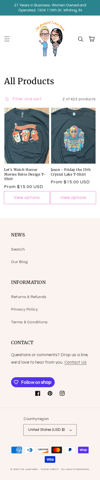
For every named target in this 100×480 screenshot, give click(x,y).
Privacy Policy (24, 309)
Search (18, 249)
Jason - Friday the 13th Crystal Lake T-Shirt (71, 172)
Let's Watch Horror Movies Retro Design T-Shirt (24, 174)
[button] (7, 39)
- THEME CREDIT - (50, 469)
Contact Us (75, 362)
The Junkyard (29, 469)
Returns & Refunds (28, 297)
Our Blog (19, 262)
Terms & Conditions (29, 322)
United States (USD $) (46, 430)
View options (27, 198)
